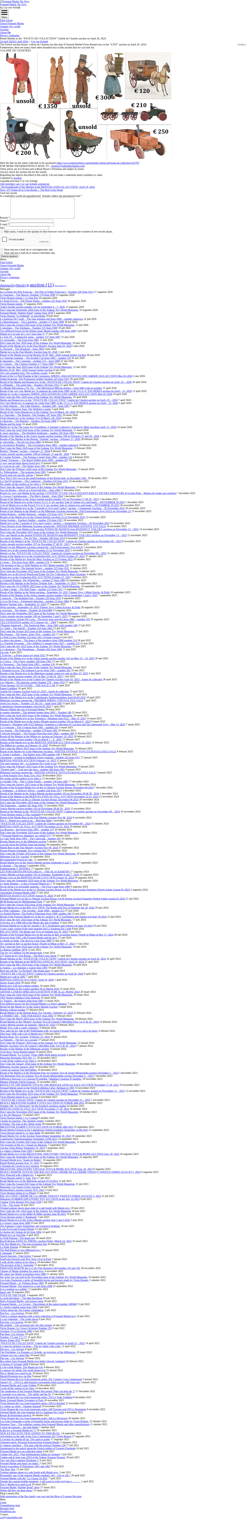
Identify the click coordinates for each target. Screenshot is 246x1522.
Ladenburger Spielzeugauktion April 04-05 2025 (25, 706)
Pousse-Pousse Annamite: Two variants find (23, 850)
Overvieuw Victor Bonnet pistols (17, 1051)
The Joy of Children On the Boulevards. (21, 952)
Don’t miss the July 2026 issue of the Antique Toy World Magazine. (36, 343)
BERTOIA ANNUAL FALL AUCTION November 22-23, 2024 (34, 826)
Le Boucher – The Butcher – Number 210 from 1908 (28, 421)
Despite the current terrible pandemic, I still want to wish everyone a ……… (40, 1481)
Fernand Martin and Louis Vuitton (18, 1385)
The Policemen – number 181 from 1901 (21, 805)
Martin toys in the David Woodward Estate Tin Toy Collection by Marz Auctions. (43, 574)
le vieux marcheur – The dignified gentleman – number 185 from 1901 (37, 433)
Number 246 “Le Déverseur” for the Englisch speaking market (33, 1105)
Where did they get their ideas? (16, 1490)
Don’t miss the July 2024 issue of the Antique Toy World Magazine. (36, 919)
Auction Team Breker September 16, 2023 (22, 1148)
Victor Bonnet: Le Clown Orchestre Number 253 (26, 1328)
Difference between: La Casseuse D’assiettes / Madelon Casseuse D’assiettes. (41, 1078)
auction (42, 284)
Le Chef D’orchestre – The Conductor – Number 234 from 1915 (34, 481)
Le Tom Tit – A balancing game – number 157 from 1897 (30, 337)
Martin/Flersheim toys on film (15, 1376)
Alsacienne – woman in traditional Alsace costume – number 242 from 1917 (40, 757)
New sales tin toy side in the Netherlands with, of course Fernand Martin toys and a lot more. (49, 1030)
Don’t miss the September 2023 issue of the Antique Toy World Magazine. (39, 1157)
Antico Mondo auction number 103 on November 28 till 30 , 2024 (35, 808)
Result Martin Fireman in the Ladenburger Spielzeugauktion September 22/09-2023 (44, 1130)
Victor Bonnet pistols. (11, 304)
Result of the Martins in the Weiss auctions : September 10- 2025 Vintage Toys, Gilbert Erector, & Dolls (55, 592)
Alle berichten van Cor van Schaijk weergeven (24, 184)
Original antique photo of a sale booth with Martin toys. (29, 1472)
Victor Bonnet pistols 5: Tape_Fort (18, 1178)
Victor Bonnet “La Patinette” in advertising (22, 316)
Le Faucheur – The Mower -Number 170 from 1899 (27, 295)
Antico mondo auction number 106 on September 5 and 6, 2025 (33, 616)
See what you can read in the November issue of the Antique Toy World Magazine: (44, 1277)
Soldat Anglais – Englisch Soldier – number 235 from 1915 (31, 520)
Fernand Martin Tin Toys (13, 4)
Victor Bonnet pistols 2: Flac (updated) (20, 814)
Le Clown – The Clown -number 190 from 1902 (25, 661)
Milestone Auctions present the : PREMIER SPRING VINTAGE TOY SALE (41, 700)
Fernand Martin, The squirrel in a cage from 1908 (26, 1286)
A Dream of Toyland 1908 (14, 1364)
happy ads (5, 1292)
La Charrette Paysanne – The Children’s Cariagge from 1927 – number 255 (40, 643)
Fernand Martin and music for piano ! (19, 1463)
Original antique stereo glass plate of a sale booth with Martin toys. (35, 1208)
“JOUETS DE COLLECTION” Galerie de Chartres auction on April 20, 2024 (41, 973)
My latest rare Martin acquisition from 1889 (23, 1274)
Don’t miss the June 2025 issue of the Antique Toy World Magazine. (36, 667)
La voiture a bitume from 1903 (16, 1151)
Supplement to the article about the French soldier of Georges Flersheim (38, 1448)
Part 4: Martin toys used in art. (16, 1373)
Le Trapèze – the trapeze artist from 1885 (21, 1000)
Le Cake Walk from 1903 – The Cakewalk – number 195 (30, 838)
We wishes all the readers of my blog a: (20, 484)
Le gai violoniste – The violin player (19, 1319)
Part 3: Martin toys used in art (15, 1484)
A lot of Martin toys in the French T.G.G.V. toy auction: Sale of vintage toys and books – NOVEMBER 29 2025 (59, 505)
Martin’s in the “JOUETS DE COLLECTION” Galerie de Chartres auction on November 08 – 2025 (53, 553)
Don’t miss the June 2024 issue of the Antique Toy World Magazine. (36, 946)
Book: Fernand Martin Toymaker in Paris (22, 1400)
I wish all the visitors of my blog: (17, 1388)
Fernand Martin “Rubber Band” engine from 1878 (26, 313)
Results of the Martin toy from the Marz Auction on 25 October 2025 (36, 559)
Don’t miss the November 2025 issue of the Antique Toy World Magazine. (39, 571)
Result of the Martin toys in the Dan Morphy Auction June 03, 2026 (36, 346)
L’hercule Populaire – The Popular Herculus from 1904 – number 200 (37, 733)
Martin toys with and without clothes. (19, 985)
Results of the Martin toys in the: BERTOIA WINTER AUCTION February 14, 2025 (45, 742)
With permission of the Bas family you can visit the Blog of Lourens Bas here (41, 1496)
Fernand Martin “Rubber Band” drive (20, 1487)
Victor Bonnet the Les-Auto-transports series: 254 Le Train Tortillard (36, 1397)
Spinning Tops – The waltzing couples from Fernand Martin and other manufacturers (45, 1424)
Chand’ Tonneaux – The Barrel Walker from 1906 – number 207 (34, 460)
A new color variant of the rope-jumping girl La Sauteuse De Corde (35, 928)
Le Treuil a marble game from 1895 (18, 1307)
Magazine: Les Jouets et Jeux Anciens (20, 1187)
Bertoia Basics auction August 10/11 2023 (22, 1190)
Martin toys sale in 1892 (12, 976)
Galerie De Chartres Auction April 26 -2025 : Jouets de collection (34, 691)
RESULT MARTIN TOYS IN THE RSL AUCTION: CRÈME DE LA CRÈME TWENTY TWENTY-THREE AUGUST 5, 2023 (70, 1172)
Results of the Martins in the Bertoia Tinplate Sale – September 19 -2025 (38, 583)
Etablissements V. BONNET (15, 868)
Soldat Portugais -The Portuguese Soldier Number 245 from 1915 (34, 379)
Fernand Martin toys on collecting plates (21, 1451)
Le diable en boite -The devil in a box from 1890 (25, 940)
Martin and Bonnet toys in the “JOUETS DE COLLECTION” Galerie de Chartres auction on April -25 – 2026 (59, 400)
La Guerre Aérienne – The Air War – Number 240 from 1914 (32, 538)
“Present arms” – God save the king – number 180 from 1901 (32, 769)
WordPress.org (8, 1511)
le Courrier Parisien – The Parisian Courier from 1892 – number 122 (36, 457)
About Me (5, 32)
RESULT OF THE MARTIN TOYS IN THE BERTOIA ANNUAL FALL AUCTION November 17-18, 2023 (59, 1084)
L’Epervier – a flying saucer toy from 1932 (22, 655)
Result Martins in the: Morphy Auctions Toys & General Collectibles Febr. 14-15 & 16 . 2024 (49, 1021)
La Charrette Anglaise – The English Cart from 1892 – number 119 (35, 358)
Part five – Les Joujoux (12, 1313)
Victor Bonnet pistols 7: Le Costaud (19, 1118)
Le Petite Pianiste (9, 1247)
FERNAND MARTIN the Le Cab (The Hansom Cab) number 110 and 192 (40, 1268)
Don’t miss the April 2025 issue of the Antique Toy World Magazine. (36, 715)
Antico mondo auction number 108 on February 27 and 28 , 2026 (34, 454)
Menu (4, 17)
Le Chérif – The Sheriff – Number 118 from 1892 (26, 628)
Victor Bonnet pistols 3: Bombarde (18, 1217)
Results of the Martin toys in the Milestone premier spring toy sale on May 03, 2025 (44, 673)
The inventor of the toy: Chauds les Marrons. (23, 1145)
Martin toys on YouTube (13, 1235)
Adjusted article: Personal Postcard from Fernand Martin (29, 1442)
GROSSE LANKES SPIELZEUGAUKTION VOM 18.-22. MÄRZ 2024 (40, 991)
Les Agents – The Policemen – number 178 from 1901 (29, 730)
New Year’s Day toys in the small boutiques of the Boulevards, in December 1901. (43, 478)
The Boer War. (8, 1469)
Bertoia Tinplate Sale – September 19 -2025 (23, 604)
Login (3, 1502)
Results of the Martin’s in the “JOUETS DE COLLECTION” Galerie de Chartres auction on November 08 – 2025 (60, 541)
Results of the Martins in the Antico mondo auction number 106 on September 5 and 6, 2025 (49, 595)
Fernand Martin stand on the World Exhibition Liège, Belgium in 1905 (37, 1087)
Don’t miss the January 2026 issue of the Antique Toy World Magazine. (38, 487)
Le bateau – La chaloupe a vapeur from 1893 (24, 967)
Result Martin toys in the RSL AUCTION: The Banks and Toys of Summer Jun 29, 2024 (47, 907)
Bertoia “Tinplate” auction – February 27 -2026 (25, 451)
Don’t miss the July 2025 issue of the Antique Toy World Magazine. (36, 646)
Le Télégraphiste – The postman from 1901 (23, 472)
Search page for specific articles (16, 475)
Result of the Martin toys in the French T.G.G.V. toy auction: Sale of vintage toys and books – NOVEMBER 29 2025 (62, 502)
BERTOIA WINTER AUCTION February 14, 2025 (28, 760)
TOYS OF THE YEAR (13, 1295)
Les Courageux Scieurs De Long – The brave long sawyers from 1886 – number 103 (45, 619)
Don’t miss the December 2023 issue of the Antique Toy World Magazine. (39, 1093)
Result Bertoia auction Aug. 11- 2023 (19, 1163)
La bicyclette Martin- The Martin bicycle (21, 1367)
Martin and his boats (10, 424)
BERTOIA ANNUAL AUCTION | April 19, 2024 (27, 979)
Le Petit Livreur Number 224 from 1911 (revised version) (30, 637)
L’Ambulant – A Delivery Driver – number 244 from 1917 (31, 790)
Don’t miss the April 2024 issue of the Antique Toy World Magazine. (36, 994)
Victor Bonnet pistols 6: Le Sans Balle (20, 1133)
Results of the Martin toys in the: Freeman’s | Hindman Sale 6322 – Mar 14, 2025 (43, 718)
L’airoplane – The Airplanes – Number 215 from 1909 (28, 328)
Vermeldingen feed (10, 1505)
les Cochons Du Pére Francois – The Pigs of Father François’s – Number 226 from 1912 (46, 292)
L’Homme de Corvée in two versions (19, 1166)
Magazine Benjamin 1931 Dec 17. (18, 1057)
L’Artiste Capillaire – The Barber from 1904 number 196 (30, 754)
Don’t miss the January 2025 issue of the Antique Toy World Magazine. (38, 784)
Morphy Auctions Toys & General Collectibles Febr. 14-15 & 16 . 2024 (37, 1045)
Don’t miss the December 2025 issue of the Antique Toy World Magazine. (39, 532)
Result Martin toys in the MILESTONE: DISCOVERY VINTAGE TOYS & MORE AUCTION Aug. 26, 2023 (59, 1154)
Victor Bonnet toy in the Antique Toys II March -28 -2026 (30, 418)
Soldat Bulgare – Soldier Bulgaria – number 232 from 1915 (31, 514)
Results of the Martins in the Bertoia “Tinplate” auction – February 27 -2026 (40, 439)
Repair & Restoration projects (15, 1415)
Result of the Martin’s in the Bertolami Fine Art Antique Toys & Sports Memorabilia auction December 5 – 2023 (59, 1072)
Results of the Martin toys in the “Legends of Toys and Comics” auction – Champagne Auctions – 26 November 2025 (62, 508)
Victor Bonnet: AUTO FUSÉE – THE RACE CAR (27, 685)
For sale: (4, 652)
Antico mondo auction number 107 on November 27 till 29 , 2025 (35, 544)
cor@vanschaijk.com (11, 1517)
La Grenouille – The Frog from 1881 (19, 340)
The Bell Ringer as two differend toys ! (20, 1250)
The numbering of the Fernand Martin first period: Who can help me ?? (37, 1391)
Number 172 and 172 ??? (13, 1337)
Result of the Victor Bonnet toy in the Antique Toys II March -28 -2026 (37, 412)
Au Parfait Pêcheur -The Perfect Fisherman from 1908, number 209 (35, 913)
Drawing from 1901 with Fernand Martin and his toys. (28, 937)
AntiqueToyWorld (14, 285)
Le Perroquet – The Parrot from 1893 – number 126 (27, 664)
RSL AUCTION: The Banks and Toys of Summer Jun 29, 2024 (34, 931)
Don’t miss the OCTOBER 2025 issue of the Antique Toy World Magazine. (40, 586)
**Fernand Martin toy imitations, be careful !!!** (26, 835)
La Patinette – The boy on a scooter (18, 1039)
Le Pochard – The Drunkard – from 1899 (22, 349)
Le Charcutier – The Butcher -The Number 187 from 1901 (31, 415)
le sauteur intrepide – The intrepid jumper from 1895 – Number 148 (35, 712)
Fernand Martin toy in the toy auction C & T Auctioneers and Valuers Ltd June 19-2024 (46, 925)
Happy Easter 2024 (10, 982)
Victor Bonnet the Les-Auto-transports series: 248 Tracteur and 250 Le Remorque (43, 1409)
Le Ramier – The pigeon (13, 865)
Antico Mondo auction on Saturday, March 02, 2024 (27, 1024)
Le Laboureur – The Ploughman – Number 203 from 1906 (31, 649)
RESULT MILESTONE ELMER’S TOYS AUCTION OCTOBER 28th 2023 (42, 1102)
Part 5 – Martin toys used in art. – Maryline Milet (26, 820)
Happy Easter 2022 (10, 1340)
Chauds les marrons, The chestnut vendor (22, 1121)
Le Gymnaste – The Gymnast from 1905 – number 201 (29, 727)
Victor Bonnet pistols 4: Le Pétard (18, 1193)
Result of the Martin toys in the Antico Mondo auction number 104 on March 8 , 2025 (45, 721)
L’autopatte (6, 1253)
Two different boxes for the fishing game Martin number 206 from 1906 (38, 331)
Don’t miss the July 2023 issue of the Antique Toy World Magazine (35, 1211)
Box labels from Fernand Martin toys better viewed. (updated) (32, 1361)
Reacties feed (7, 1508)
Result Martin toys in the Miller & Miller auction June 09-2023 (33, 1214)
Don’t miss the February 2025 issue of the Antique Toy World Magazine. (38, 766)
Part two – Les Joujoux (12, 1349)
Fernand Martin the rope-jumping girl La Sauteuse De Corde (32, 1412)
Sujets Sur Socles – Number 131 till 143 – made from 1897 (31, 703)
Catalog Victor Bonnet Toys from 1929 (20, 1202)
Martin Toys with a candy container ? (19, 1027)
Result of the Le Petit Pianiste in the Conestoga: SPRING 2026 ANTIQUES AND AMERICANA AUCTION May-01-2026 (66, 376)
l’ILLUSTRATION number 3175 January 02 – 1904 (28, 622)
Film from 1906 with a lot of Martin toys (21, 1033)
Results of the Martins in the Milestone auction (24, 1048)
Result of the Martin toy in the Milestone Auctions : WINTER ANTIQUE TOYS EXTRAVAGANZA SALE (58, 751)
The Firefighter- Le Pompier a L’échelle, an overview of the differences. (38, 1352)
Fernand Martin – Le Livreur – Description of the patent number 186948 (38, 1304)
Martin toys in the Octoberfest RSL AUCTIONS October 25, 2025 (35, 577)
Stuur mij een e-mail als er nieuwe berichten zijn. (29, 252)
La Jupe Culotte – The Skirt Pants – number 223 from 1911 (31, 589)
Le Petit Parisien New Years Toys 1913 (20, 775)
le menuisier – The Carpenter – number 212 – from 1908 (30, 361)
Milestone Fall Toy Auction (14, 856)
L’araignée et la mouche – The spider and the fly (25, 1394)
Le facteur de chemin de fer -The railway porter (25, 1439)
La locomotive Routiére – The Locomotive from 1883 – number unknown (39, 445)
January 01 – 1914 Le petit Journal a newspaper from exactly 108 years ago (40, 1382)
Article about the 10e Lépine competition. (22, 1310)
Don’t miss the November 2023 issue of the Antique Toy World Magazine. (39, 1112)
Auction (4, 29)
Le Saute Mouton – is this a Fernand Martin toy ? (26, 883)
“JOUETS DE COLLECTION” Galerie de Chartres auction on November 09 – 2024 (45, 823)
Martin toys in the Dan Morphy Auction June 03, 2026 (29, 352)
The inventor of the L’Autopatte (17, 1265)
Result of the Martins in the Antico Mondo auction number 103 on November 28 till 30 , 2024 (49, 793)
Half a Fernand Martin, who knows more (21, 1301)
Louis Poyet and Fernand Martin (17, 1229)
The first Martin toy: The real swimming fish (23, 1244)
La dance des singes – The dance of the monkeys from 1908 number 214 (38, 640)
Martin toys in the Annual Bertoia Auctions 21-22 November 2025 (35, 550)
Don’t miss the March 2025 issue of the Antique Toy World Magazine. (37, 748)
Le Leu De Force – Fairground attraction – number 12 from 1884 (34, 601)
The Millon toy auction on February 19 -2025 (24, 745)
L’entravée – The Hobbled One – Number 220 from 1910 (30, 598)
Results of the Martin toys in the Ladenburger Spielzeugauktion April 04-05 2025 (43, 697)
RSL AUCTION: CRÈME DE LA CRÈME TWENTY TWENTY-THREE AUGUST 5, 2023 (50, 1196)
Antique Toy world (10, 26)
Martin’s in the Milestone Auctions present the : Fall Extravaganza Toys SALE (41, 547)
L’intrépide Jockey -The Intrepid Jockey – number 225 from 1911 (34, 568)
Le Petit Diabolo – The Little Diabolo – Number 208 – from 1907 (34, 406)
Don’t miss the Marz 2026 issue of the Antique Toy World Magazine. (36, 448)
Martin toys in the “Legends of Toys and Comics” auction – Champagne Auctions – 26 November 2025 (55, 523)
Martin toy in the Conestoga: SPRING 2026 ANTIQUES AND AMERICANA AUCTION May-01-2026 (56, 394)
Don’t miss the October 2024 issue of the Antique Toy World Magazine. (38, 853)
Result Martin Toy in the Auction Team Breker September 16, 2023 (35, 1136)
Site (2, 227)
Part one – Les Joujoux (12, 1358)
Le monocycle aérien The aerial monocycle (23, 1370)
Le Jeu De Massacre (10, 1115)
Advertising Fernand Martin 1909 (17, 892)
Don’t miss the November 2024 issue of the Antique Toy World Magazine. (39, 832)
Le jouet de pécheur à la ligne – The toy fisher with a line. (30, 1346)
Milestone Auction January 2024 (17, 1066)
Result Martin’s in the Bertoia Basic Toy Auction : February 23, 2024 (36, 1012)
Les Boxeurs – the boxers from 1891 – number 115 (27, 829)
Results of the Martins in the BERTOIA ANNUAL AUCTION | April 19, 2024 (47, 187)
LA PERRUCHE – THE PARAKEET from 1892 (26, 1015)
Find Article (6, 20)
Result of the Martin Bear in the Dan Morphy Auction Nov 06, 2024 (36, 817)
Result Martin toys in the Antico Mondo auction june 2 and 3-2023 (35, 1220)
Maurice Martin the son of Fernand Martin (22, 709)
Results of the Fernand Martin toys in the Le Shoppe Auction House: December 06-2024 (47, 787)
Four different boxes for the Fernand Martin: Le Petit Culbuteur (33, 1003)
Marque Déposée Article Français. (18, 1081)
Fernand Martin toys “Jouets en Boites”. (21, 1160)
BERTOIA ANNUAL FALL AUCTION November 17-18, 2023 (34, 1109)
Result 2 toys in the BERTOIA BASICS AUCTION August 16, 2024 (37, 877)
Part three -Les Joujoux (12, 1334)
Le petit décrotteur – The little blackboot (21, 1298)
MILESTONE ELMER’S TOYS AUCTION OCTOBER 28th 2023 (36, 1127)
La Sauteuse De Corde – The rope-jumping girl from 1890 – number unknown (41, 319)
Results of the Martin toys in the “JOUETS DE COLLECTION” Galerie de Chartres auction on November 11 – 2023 (62, 1090)
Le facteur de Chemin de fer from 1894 (20, 1232)
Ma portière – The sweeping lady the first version (26, 1325)
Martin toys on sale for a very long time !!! (22, 334)
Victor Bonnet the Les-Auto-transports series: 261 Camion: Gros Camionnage (41, 1379)
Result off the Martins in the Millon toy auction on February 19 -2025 (36, 736)
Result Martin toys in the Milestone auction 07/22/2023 (29, 1181)
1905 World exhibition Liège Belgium (20, 997)
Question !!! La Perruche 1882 (16, 1331)
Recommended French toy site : (16, 859)
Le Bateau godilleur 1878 (13, 949)
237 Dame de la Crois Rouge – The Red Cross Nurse (31, 190)
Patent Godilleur (8, 688)
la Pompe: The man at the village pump (20, 1124)
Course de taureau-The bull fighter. (18, 1069)
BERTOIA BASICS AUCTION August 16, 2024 (26, 895)
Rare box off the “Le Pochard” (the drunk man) (25, 970)
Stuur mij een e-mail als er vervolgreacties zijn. (28, 249)
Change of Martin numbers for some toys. (22, 1271)
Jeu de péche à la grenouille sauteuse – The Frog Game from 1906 (35, 886)
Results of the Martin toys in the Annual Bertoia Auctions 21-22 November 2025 (42, 517)
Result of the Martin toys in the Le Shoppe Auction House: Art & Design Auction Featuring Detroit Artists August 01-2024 (65, 889)
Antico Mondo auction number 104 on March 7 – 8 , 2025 (31, 739)
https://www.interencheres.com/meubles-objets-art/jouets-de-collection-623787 (98, 163)
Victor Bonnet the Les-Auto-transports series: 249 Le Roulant (32, 1403)
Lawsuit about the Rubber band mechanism (23, 844)
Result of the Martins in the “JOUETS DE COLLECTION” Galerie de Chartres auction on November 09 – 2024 (60, 811)
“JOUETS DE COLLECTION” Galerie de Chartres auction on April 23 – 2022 (42, 1343)
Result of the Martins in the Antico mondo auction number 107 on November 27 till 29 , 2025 (49, 499)
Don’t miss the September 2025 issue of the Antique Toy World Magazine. (39, 613)
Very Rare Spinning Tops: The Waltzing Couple (25, 409)
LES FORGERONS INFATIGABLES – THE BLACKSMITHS (35, 871)
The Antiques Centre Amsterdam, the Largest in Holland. (30, 1226)
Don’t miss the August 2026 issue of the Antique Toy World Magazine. (37, 325)
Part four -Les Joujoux (12, 1322)
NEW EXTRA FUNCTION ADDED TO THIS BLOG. (30, 1433)
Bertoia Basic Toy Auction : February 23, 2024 (25, 1036)
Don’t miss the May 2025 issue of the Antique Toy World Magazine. (36, 694)
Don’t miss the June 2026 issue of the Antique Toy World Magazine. (36, 367)
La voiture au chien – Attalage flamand (20, 1406)
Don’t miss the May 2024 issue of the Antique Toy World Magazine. (36, 964)
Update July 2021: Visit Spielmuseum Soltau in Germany (30, 1454)
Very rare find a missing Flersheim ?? (19, 1460)
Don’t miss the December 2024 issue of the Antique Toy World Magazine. (39, 802)
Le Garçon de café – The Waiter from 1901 (23, 466)
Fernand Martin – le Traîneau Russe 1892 (22, 1283)
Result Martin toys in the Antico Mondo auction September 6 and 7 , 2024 (39, 862)
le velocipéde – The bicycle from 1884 (20, 442)
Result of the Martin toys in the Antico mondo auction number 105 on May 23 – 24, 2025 (47, 658)
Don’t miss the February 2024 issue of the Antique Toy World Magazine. (38, 1042)
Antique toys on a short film (14, 1355)
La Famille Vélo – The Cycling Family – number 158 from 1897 (34, 781)
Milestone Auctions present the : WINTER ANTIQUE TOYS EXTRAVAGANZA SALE (48, 772)
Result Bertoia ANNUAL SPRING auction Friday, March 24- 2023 (36, 1241)
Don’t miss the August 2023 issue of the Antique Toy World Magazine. (37, 1184)
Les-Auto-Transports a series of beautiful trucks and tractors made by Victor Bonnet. (44, 1280)
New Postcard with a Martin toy (17, 1175)
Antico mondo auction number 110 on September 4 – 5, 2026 (32, 307)
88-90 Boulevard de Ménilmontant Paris (21, 901)
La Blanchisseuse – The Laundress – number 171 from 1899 (32, 322)
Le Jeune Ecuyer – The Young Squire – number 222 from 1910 (33, 301)
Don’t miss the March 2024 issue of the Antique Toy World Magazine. (37, 1018)
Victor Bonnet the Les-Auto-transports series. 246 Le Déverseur (33, 1418)
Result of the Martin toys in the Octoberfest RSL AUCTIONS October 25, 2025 (42, 556)
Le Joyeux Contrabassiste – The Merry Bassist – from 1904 (31, 496)
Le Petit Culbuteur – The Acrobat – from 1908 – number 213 (32, 910)
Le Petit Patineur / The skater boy (17, 1238)
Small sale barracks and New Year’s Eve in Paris (25, 1259)
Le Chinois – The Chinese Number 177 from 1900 (27, 364)
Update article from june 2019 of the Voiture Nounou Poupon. (33, 1457)
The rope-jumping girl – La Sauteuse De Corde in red (28, 763)
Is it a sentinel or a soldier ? (14, 1289)
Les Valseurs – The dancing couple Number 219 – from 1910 (32, 682)
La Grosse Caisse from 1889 (15, 1223)
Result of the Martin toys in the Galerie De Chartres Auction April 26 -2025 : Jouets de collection (51, 679)
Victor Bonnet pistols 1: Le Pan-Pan (19, 298)
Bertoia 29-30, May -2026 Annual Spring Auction (26, 370)
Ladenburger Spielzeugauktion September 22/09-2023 (28, 1139)
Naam (4, 220)
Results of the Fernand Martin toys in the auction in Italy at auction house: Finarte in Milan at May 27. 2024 (56, 934)
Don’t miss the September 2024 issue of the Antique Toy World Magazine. (39, 880)
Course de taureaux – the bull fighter (19, 1427)
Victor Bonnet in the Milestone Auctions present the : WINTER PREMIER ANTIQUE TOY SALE (53, 526)
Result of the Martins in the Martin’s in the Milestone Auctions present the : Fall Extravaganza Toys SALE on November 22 (65, 511)
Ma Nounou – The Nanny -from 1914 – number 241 (28, 634)
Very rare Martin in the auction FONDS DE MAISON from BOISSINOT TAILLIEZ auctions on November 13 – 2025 (63, 535)
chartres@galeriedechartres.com (68, 166)
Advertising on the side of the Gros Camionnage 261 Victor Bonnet (35, 1436)
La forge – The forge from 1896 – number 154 (24, 562)
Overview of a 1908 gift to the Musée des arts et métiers (29, 922)
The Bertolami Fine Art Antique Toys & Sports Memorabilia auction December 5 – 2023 (47, 1075)
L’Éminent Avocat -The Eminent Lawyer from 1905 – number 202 (35, 670)
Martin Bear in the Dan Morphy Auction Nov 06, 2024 (29, 847)
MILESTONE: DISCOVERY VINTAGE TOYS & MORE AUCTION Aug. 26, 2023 (46, 1169)
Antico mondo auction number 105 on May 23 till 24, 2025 (31, 676)
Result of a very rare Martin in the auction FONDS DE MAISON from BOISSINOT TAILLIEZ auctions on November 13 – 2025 (69, 529)
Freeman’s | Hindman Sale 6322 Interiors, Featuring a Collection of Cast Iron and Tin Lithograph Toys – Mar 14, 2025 (62, 724)
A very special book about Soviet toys (20, 463)
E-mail (4, 224)
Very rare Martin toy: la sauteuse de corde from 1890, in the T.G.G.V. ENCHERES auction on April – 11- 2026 (59, 403)
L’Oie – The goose (10, 1205)
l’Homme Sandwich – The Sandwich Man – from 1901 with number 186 (38, 625)
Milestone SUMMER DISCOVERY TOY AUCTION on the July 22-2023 (40, 1199)
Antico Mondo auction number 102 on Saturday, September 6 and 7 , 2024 (39, 874)
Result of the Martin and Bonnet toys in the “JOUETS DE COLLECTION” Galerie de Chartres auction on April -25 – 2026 (66, 382)
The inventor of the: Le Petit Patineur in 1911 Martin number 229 (34, 565)
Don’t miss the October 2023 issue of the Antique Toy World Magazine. (38, 1142)
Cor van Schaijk (39, 41)
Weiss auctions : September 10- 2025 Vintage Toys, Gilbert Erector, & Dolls (40, 607)
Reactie (5, 217)
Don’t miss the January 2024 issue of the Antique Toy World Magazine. (38, 1063)
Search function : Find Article (15, 1256)
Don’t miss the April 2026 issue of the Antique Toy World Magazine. (36, 430)
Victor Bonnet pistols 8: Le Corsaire (19, 1096)
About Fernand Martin (12, 23)
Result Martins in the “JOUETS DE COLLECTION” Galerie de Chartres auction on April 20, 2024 (53, 958)
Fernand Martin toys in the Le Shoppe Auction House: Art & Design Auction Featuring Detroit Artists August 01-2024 (62, 898)
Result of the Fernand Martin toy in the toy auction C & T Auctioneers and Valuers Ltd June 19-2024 (53, 916)
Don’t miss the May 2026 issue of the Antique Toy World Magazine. (36, 397)
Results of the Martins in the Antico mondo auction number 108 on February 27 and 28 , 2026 (49, 436)
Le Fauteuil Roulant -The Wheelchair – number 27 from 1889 (32, 580)
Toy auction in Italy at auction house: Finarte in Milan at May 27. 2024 (37, 943)
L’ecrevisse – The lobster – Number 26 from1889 (26, 610)
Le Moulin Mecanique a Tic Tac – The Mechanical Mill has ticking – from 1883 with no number (51, 388)
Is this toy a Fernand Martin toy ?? (18, 1430)
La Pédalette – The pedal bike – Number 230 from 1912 (29, 385)
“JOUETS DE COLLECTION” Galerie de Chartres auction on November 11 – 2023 (45, 1099)
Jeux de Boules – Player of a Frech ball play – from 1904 (30, 490)
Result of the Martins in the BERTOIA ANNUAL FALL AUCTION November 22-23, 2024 (49, 796)
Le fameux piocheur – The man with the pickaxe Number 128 (32, 1445)
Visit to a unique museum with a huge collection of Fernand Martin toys (38, 1316)
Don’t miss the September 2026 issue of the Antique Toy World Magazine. (39, 310)
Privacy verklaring (9, 35)
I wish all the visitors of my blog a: (18, 1060)
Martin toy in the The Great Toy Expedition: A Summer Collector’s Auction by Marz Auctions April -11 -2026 (58, 427)
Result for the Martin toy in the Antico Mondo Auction (29, 1006)
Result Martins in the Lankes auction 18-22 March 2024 (29, 988)
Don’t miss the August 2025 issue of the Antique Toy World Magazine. (37, 631)
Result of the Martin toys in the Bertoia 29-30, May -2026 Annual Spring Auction (43, 355)
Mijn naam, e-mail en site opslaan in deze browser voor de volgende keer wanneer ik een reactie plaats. (58, 231)
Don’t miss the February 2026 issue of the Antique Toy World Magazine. (38, 469)
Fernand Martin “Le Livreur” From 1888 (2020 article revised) (33, 1054)
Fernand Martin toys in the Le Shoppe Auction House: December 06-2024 (39, 799)
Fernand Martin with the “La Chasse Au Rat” (24, 1478)
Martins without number (12, 1009)
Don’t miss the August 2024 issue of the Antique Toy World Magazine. (37, 904)
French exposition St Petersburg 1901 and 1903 (25, 1466)
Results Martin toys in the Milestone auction (23, 841)
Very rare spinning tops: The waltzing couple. (24, 373)
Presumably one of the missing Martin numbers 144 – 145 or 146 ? (35, 1475)
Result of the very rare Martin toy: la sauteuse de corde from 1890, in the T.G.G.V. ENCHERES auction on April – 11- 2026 (66, 391)
